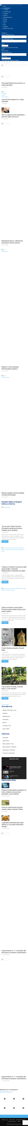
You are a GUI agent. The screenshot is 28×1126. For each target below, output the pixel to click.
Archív (6, 10)
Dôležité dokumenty (20, 1119)
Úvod (3, 62)
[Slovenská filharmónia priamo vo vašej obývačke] (14, 78)
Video (4, 24)
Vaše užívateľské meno (7, 39)
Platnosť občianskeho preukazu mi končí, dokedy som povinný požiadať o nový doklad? (14, 792)
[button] (2, 2)
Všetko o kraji (5, 1119)
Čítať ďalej (5, 541)
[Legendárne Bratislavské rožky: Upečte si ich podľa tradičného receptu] (14, 818)
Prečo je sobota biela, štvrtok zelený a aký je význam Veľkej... (13, 808)
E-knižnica (5, 13)
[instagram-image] (4, 1098)
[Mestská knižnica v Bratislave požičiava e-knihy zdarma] (14, 181)
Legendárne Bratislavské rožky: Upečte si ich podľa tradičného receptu (13, 824)
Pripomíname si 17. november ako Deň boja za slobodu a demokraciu (14, 952)
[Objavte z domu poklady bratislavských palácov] (14, 307)
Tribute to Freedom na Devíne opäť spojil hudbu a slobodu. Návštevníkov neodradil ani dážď (14, 569)
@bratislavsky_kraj (6, 1092)
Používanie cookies (12, 1121)
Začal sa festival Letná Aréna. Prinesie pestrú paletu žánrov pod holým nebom (14, 609)
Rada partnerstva (7, 17)
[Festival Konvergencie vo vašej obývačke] (14, 94)
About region (12, 1119)
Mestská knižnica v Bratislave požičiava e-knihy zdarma (12, 242)
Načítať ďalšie (5, 704)
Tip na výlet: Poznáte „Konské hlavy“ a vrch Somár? (12, 688)
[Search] (26, 2)
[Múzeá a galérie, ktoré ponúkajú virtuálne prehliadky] (14, 433)
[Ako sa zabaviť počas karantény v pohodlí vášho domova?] (14, 110)
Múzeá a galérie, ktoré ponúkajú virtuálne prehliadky (13, 494)
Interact (5, 21)
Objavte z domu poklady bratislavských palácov (10, 368)
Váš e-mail (4, 56)
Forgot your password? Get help (10, 47)
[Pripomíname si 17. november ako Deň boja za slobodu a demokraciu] (14, 891)
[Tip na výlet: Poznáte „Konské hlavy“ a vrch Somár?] (14, 676)
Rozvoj (5, 19)
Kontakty (5, 26)
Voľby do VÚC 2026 (8, 28)
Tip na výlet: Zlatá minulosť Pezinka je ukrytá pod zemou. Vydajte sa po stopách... (12, 528)
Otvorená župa (7, 11)
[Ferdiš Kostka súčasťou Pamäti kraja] (14, 637)
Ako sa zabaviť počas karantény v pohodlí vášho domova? (13, 116)
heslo (3, 44)
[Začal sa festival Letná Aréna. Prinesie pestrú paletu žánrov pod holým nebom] (14, 597)
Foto (4, 23)
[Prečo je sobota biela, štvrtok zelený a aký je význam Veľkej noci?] (14, 802)
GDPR (3, 49)
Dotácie (5, 15)
